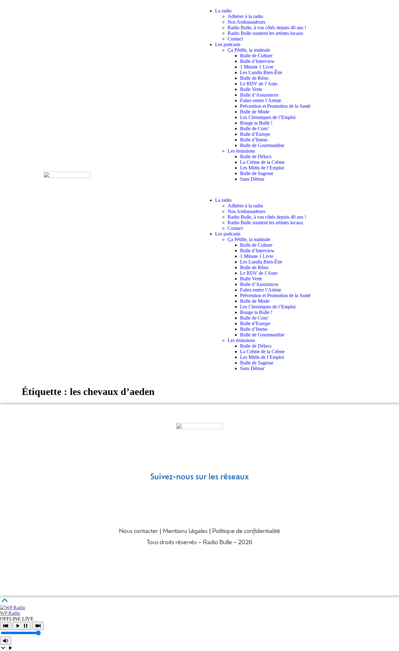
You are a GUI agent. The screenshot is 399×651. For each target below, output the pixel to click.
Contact (235, 38)
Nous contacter (138, 532)
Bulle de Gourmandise (262, 145)
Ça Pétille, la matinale (249, 50)
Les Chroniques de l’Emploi (268, 117)
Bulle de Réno (254, 78)
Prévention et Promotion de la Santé (275, 106)
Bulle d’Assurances (259, 94)
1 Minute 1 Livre (256, 66)
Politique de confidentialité (246, 532)
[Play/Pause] (21, 626)
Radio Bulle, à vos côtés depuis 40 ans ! (267, 27)
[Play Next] (38, 626)
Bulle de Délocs (256, 156)
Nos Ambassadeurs (246, 22)
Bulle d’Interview (257, 61)
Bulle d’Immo (253, 139)
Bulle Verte (251, 89)
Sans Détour (252, 179)
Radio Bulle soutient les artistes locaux (265, 33)
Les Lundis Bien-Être (261, 72)
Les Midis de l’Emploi (262, 167)
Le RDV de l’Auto (258, 83)
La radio (223, 10)
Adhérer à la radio (245, 16)
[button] (279, 189)
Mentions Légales (185, 532)
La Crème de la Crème (262, 162)
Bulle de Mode (254, 111)
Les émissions (241, 151)
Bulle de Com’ (254, 128)
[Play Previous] (5, 626)
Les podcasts (227, 44)
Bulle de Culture (256, 55)
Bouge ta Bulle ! (256, 123)
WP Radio (10, 613)
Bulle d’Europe (255, 134)
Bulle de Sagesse (256, 173)
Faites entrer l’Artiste (260, 100)
